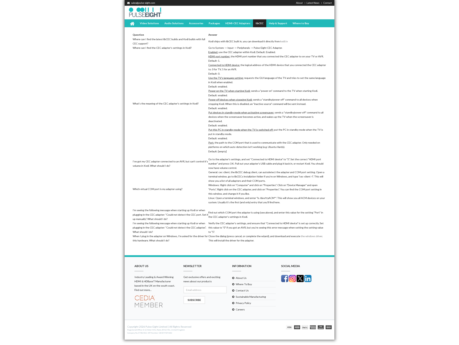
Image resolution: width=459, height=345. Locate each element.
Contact (327, 2)
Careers (240, 309)
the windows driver (311, 236)
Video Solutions (149, 23)
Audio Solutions (174, 23)
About (299, 2)
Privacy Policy (243, 302)
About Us (241, 277)
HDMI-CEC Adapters (237, 23)
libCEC (260, 23)
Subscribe (194, 299)
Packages (214, 23)
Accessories (196, 23)
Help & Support (278, 23)
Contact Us (242, 290)
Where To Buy (244, 284)
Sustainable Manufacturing (251, 296)
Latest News (313, 2)
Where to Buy (301, 23)
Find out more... (143, 289)
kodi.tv (284, 41)
